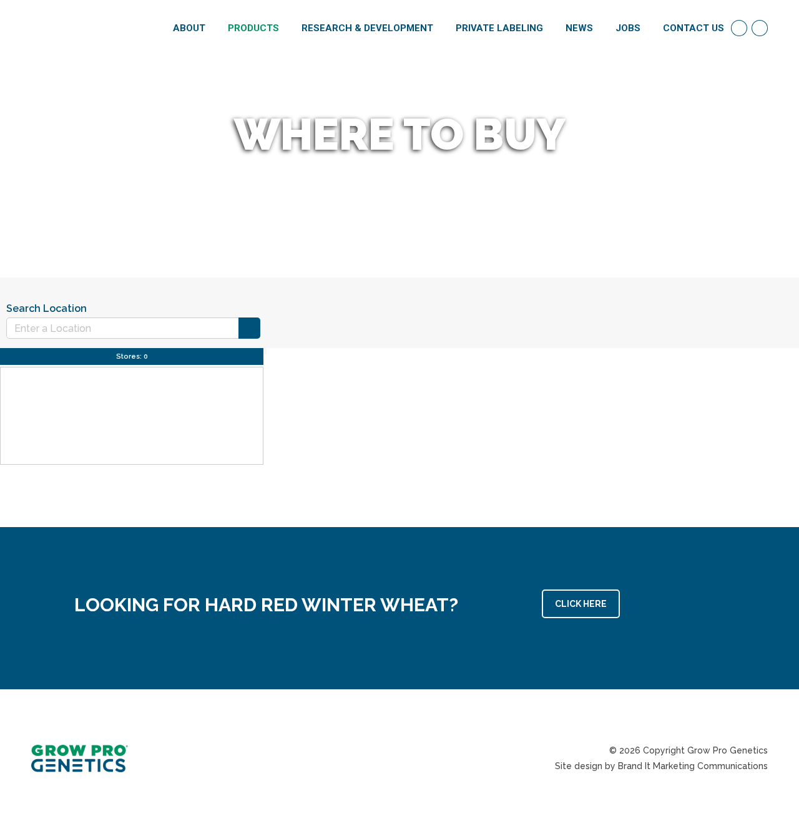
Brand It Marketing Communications (693, 766)
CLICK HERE (581, 604)
